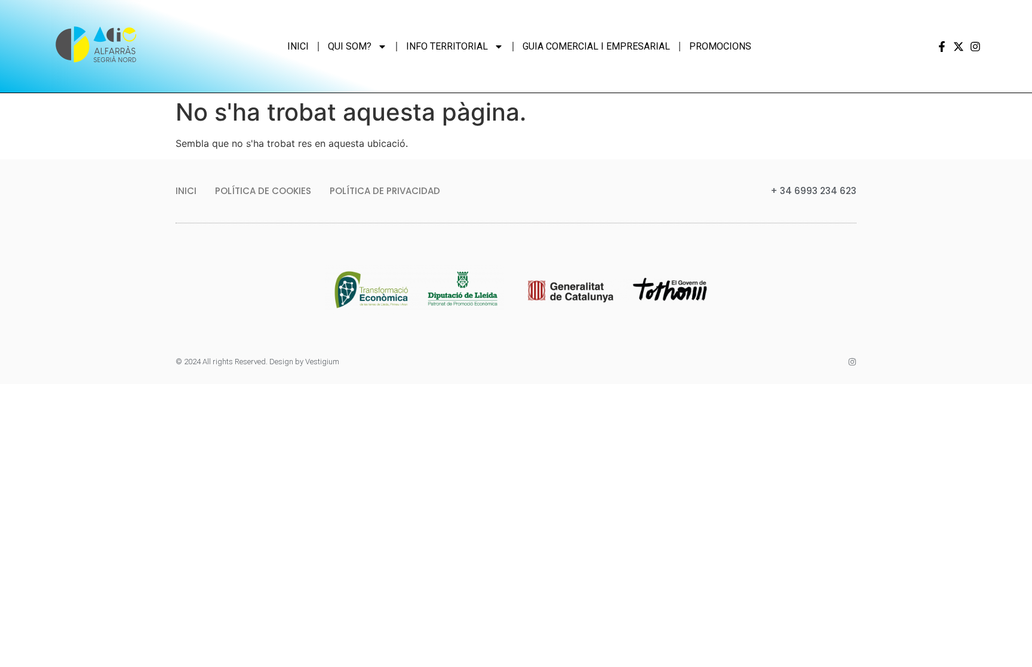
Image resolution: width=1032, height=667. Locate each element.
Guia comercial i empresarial (596, 46)
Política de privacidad (385, 191)
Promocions (720, 46)
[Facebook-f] (941, 46)
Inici (298, 46)
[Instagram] (975, 46)
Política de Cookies (263, 191)
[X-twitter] (958, 46)
